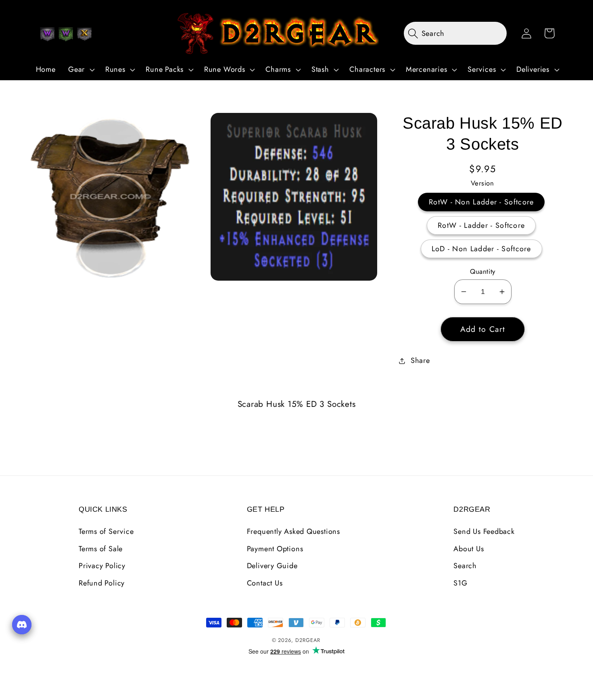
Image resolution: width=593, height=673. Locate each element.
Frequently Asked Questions (293, 531)
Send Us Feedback (483, 531)
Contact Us (265, 583)
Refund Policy (102, 583)
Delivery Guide (272, 565)
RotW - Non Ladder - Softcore (481, 202)
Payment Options (275, 549)
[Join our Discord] (21, 624)
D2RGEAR (307, 640)
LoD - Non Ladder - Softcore (481, 249)
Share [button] (420, 360)
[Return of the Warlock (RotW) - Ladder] (66, 34)
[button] (80, 70)
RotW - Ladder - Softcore (481, 225)
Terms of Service (106, 531)
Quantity (482, 271)
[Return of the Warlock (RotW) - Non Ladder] (47, 34)
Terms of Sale (101, 549)
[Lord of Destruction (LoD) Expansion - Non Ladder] (84, 34)
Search (465, 565)
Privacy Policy (102, 565)
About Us (468, 549)
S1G (460, 583)
